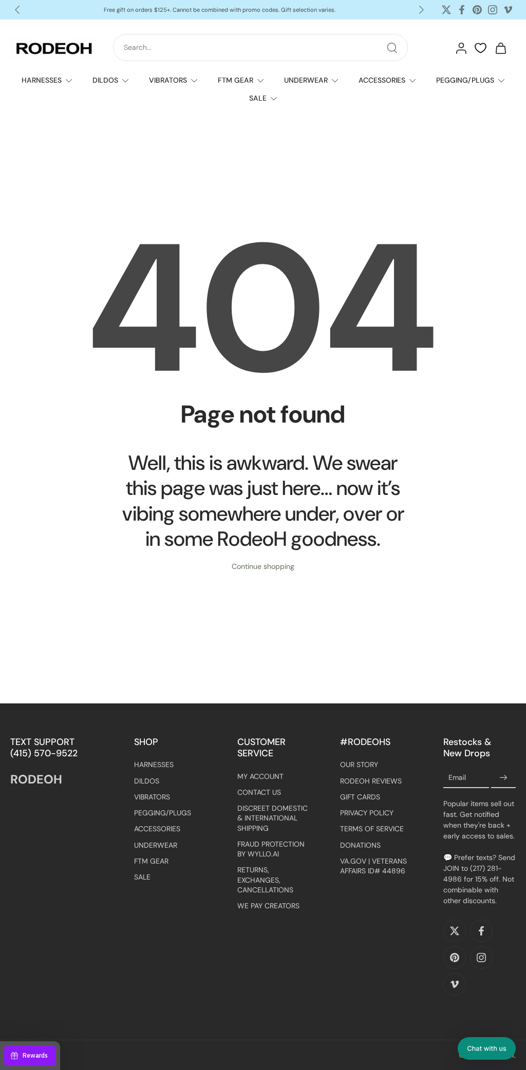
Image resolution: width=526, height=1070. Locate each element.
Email (457, 776)
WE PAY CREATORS (268, 905)
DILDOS (105, 80)
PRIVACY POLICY (366, 812)
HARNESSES (42, 80)
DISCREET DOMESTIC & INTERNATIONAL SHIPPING (272, 818)
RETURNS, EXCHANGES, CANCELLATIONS (265, 879)
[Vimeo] (508, 10)
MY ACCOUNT (260, 775)
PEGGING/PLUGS (465, 80)
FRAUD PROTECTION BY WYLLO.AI (271, 848)
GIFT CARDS (360, 796)
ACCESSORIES (382, 80)
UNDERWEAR (306, 80)
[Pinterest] (477, 10)
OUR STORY (359, 764)
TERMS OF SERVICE (372, 828)
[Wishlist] (480, 48)
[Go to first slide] (421, 10)
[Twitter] (446, 10)
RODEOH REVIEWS (371, 780)
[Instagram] (492, 10)
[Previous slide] (17, 10)
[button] (487, 1048)
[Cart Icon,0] (500, 47)
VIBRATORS (168, 80)
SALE (258, 98)
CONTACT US (259, 791)
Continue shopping (263, 566)
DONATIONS (360, 844)
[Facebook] (461, 10)
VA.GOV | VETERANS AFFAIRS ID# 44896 (373, 865)
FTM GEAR (235, 80)
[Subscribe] (503, 777)
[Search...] (392, 48)
